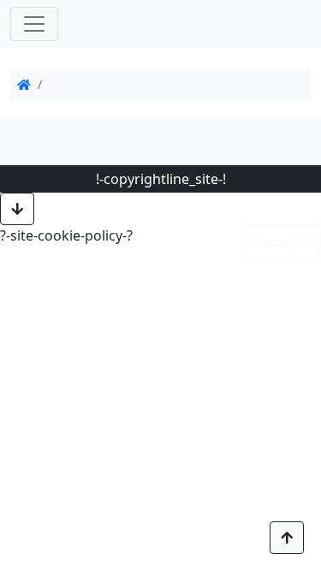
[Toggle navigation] (34, 24)
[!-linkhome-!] (24, 84)
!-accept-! (281, 241)
